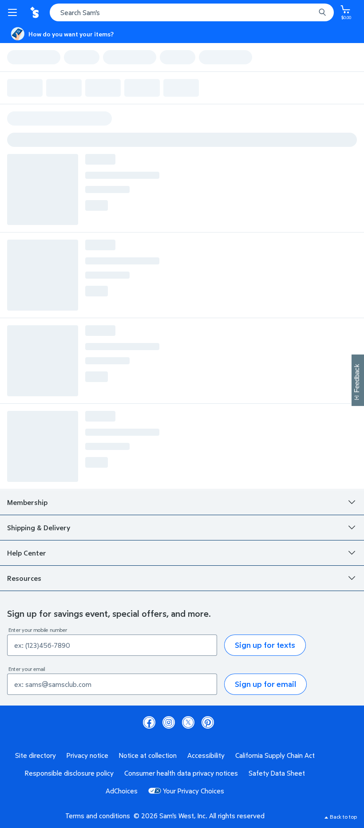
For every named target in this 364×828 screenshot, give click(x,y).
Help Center (26, 553)
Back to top (343, 816)
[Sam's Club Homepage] (35, 12)
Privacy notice (87, 755)
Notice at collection (148, 755)
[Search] (322, 12)
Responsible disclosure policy (69, 773)
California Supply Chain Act (275, 755)
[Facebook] (149, 722)
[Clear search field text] (311, 12)
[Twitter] (188, 722)
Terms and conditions (97, 815)
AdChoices (122, 791)
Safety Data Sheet (277, 773)
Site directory (35, 755)
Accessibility (206, 755)
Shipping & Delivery (38, 527)
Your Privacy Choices (193, 791)
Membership (27, 502)
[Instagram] (168, 722)
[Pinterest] (207, 722)
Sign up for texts (265, 645)
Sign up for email (265, 684)
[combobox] (192, 12)
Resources (24, 578)
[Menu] (14, 12)
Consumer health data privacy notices (181, 773)
